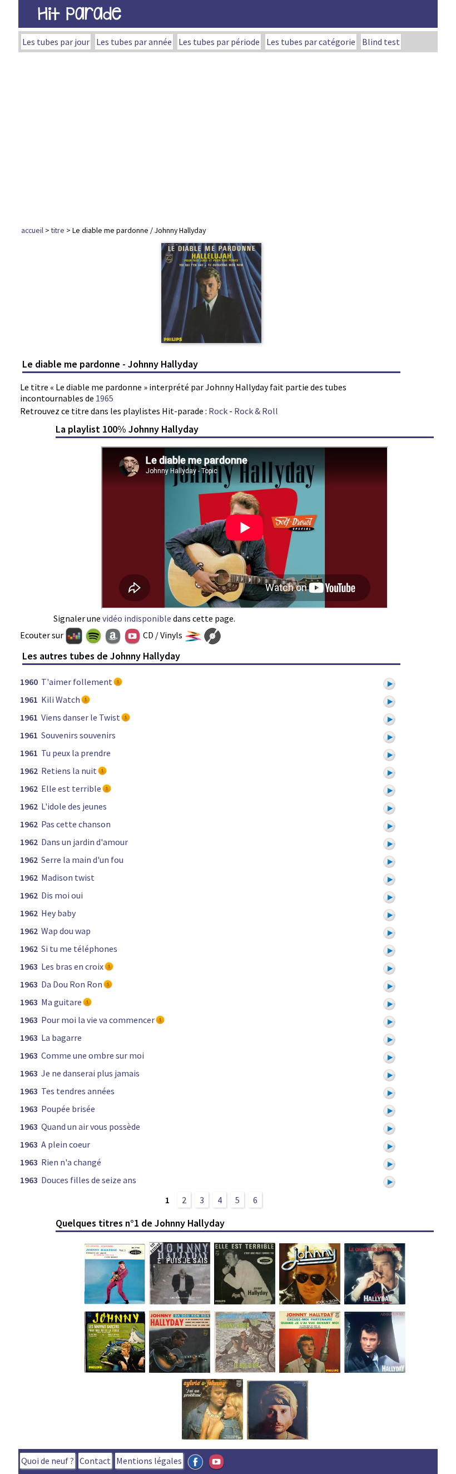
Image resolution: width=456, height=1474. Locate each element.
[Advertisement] (228, 136)
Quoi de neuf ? (47, 1460)
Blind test (381, 41)
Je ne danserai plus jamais (90, 1073)
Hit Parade (79, 13)
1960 (29, 681)
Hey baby (58, 913)
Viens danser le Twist (80, 717)
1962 (29, 770)
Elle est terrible (71, 788)
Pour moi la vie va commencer (98, 1019)
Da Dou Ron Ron (71, 984)
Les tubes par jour (56, 41)
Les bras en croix (72, 966)
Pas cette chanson (76, 824)
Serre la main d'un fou (82, 859)
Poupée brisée (68, 1108)
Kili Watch (60, 699)
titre (58, 230)
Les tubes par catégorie (310, 41)
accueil (32, 230)
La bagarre (61, 1037)
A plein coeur (65, 1144)
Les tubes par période (219, 41)
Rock (218, 410)
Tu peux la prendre (76, 752)
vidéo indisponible (136, 618)
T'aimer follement (76, 681)
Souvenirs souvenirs (78, 735)
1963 (29, 966)
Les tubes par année (134, 41)
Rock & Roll (256, 410)
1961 (29, 699)
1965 (104, 398)
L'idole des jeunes (74, 806)
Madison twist (68, 877)
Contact (95, 1460)
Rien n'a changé (71, 1162)
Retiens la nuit (69, 770)
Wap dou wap (66, 930)
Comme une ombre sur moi (92, 1055)
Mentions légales (149, 1460)
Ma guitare (61, 1002)
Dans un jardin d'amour (84, 841)
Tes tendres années (78, 1090)
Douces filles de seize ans (88, 1179)
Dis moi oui (62, 895)
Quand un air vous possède (90, 1126)
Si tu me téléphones (79, 948)
